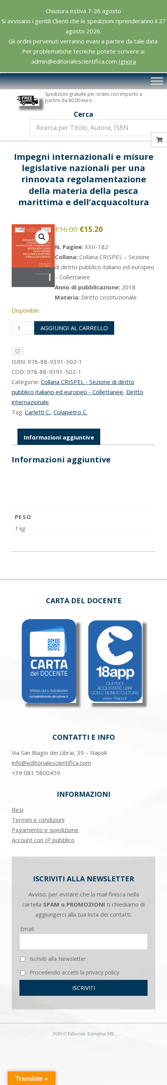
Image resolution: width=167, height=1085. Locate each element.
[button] (42, 237)
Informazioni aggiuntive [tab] (59, 437)
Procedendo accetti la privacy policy (73, 972)
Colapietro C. (70, 412)
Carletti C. (37, 412)
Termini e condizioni (38, 820)
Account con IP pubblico (43, 840)
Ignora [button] (127, 61)
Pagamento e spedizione (45, 830)
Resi (17, 809)
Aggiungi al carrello (74, 328)
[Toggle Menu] (157, 81)
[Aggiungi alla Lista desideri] (18, 351)
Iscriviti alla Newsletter (57, 958)
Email (27, 929)
